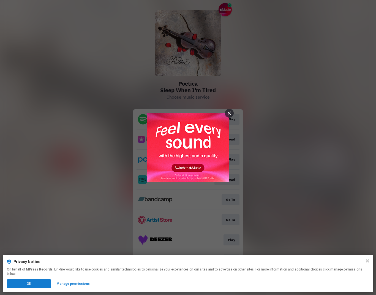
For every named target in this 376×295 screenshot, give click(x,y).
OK (29, 284)
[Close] (367, 260)
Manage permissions (73, 284)
